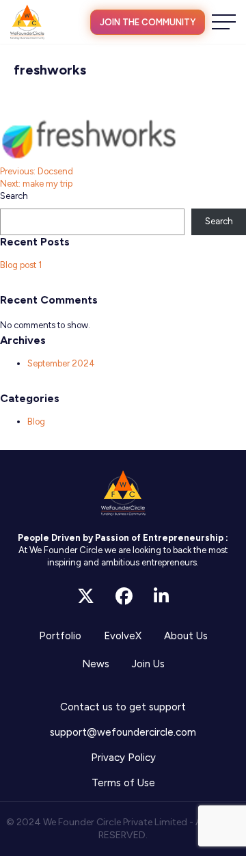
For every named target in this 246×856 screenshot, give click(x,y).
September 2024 (61, 363)
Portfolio (60, 636)
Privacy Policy (123, 757)
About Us (186, 636)
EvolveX (122, 636)
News (95, 664)
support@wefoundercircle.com (123, 732)
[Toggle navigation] (224, 22)
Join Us (148, 664)
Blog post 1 (21, 265)
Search (14, 196)
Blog (36, 421)
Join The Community (147, 22)
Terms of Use (123, 783)
